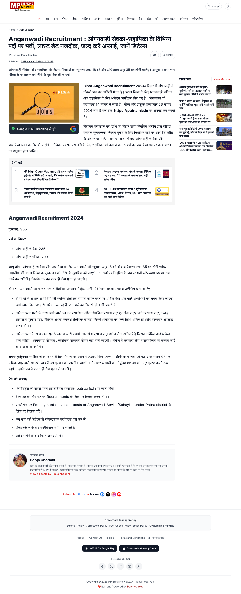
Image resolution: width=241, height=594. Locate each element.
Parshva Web (135, 586)
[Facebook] (102, 566)
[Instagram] (120, 566)
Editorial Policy (75, 525)
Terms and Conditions (132, 537)
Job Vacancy (27, 29)
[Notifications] (228, 6)
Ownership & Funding (161, 525)
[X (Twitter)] (111, 566)
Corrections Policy (96, 525)
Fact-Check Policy (120, 525)
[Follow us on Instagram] (114, 494)
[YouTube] (129, 566)
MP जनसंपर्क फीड (156, 537)
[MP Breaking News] (22, 6)
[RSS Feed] (138, 566)
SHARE (169, 55)
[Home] (39, 18)
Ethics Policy (140, 525)
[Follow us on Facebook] (102, 494)
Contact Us (95, 537)
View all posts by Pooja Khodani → (51, 473)
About (80, 537)
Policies (109, 537)
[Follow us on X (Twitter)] (108, 494)
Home (12, 29)
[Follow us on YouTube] (119, 494)
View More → (222, 79)
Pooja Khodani (29, 55)
